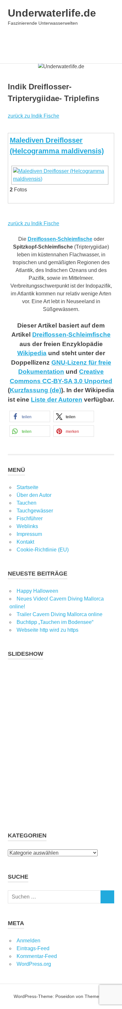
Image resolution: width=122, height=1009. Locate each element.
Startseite (27, 487)
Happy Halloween (37, 591)
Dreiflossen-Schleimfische (71, 334)
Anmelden (28, 940)
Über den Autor (34, 495)
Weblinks (27, 526)
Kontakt (25, 542)
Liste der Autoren (56, 399)
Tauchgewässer (35, 510)
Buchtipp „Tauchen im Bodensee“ (55, 622)
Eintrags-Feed (33, 948)
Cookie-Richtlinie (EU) (43, 549)
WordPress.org (34, 964)
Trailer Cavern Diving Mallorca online (59, 614)
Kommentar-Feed (37, 956)
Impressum (29, 534)
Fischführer (30, 518)
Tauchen (26, 503)
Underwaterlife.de (52, 13)
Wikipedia (32, 353)
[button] (29, 416)
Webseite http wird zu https (47, 630)
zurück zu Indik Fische (33, 116)
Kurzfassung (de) (35, 390)
